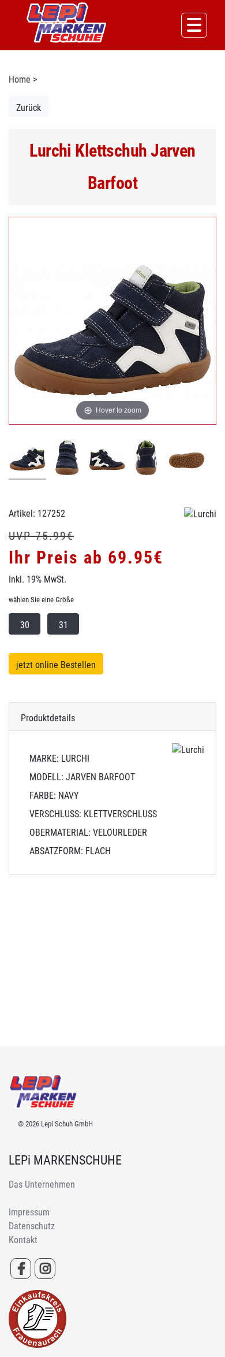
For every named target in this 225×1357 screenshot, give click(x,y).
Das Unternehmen (42, 1184)
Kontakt (23, 1239)
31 (63, 625)
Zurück (28, 107)
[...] (27, 459)
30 (24, 625)
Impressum (29, 1212)
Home (20, 79)
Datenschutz (32, 1226)
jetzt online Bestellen (56, 664)
